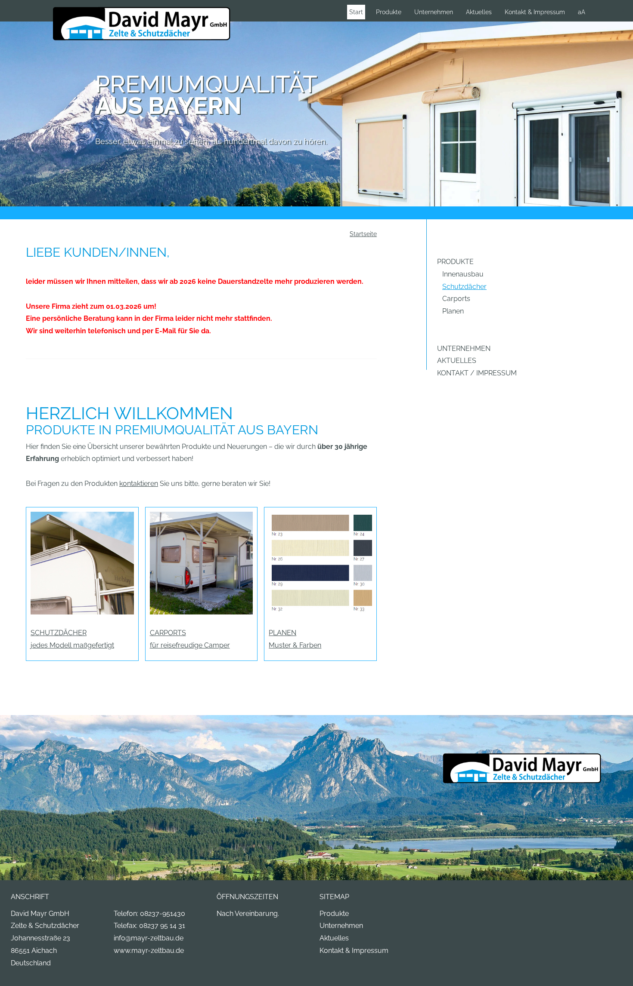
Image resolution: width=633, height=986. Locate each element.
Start (356, 12)
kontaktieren (138, 483)
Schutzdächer (464, 287)
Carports (456, 299)
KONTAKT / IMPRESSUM (477, 373)
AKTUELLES (456, 360)
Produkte (388, 12)
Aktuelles (479, 12)
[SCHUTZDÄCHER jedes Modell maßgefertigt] (82, 562)
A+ (610, 12)
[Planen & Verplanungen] (320, 562)
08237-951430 (162, 913)
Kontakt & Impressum (535, 12)
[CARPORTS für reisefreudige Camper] (201, 562)
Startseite (363, 233)
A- (592, 12)
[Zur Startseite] (141, 24)
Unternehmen (433, 12)
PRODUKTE (455, 262)
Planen (453, 311)
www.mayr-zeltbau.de (149, 950)
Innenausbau (463, 274)
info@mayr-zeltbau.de (148, 938)
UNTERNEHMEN (463, 348)
